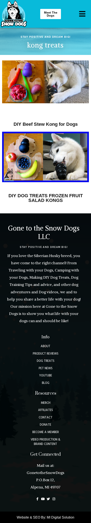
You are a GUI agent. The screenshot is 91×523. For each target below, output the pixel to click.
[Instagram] (53, 499)
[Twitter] (48, 499)
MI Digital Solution (60, 517)
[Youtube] (42, 499)
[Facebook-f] (37, 499)
